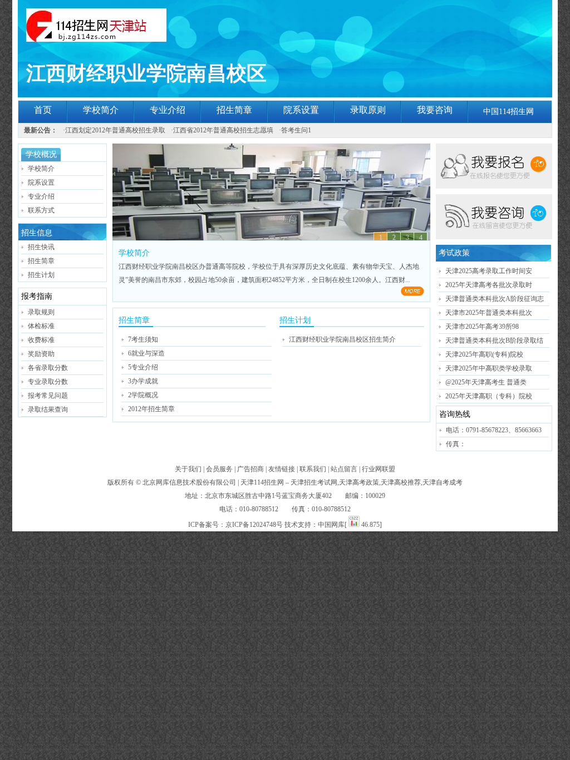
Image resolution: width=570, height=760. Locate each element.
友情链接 (281, 469)
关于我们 (188, 469)
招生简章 (234, 110)
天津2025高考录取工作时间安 (488, 271)
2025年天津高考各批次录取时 (488, 285)
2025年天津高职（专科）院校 (488, 396)
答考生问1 (296, 130)
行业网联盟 (378, 469)
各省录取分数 (48, 368)
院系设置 (301, 110)
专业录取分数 (48, 382)
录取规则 (41, 312)
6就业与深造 (146, 353)
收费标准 (41, 340)
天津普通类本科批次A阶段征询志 (494, 299)
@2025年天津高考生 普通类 (486, 382)
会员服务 (219, 469)
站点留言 (344, 469)
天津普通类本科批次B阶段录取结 (494, 340)
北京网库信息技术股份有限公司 (189, 482)
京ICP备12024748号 (254, 525)
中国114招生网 (508, 111)
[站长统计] (354, 525)
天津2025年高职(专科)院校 (484, 354)
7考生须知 (143, 339)
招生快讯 (41, 247)
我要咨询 (435, 110)
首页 (43, 110)
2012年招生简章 (151, 409)
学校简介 (101, 110)
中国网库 (331, 525)
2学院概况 (143, 395)
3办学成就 (143, 381)
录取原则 (368, 110)
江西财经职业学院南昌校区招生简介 (342, 339)
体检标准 (41, 326)
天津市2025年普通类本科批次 (488, 313)
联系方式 (41, 210)
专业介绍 (167, 110)
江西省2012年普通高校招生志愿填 (223, 130)
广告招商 (250, 469)
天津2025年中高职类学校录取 (488, 368)
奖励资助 (41, 354)
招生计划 (41, 275)
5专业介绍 (143, 367)
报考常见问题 (48, 395)
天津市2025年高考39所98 (482, 326)
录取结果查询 (48, 409)
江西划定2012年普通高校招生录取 (115, 130)
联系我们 (312, 469)
